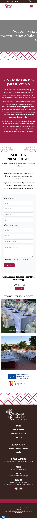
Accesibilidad (18, 512)
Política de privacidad (16, 511)
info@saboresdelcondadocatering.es (18, 476)
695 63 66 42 (22, 469)
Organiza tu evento (18, 433)
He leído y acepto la (16, 259)
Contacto (18, 437)
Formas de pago (18, 445)
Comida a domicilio (18, 429)
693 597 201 (14, 469)
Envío (18, 452)
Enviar (9, 265)
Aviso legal (7, 511)
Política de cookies (27, 511)
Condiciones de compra (18, 448)
